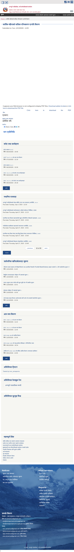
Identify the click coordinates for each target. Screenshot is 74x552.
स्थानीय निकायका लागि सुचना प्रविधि (12, 449)
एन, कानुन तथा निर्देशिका (10, 480)
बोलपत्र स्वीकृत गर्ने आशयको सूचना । (13, 290)
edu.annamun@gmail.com (11, 536)
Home (3, 19)
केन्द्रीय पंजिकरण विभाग (8, 456)
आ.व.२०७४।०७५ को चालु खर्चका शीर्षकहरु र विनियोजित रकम (19, 343)
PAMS (5, 460)
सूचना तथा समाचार (7, 118)
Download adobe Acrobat (57, 106)
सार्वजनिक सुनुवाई (44, 500)
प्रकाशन (41, 506)
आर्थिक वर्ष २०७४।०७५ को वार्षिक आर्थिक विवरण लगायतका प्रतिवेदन (20, 351)
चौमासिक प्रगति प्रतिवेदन (47, 497)
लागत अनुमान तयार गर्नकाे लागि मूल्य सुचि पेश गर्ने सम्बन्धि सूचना (19, 282)
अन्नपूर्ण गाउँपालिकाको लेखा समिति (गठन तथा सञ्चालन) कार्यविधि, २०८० (20, 202)
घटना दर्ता (42, 474)
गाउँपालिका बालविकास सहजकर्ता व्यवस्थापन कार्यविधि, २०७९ (17, 226)
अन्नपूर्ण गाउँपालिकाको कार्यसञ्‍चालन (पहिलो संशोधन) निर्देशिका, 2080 (19, 210)
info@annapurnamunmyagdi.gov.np (14, 521)
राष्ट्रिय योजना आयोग (8, 458)
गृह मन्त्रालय (6, 453)
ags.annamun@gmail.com (11, 533)
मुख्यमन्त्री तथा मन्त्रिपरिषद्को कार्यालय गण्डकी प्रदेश (16, 447)
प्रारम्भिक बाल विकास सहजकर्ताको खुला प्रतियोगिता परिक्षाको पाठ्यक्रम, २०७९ (22, 218)
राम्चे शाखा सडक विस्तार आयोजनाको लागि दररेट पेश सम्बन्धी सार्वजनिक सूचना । (23, 298)
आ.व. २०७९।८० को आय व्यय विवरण (13, 320)
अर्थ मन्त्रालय (6, 451)
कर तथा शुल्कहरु (8, 483)
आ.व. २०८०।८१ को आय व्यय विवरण (13, 327)
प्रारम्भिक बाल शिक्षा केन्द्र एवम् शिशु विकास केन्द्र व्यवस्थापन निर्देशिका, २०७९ (21, 233)
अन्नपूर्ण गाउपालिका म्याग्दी (13, 385)
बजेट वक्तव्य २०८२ (8, 165)
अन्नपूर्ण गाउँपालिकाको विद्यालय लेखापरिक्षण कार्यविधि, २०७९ (17, 241)
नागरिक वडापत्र (44, 480)
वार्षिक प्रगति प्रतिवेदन (46, 494)
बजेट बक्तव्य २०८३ (8, 149)
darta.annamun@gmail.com (11, 531)
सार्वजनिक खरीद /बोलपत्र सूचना (12, 476)
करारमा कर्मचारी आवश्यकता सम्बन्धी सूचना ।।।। (43, 15)
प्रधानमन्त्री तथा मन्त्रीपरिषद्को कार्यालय (13, 445)
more (6, 252)
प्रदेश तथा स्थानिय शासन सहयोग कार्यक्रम (13, 443)
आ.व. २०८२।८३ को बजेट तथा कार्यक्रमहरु (14, 173)
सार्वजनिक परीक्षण (44, 503)
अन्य (6, 188)
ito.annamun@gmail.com (13, 518)
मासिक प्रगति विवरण (45, 490)
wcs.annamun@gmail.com (11, 528)
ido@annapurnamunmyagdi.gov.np (14, 523)
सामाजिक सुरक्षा (43, 476)
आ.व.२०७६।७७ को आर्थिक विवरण (12, 335)
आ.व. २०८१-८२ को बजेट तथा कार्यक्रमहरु (14, 180)
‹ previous (30, 248)
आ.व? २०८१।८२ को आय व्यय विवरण (13, 157)
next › (46, 248)
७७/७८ (4, 124)
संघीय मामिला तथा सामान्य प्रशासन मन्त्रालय (13, 441)
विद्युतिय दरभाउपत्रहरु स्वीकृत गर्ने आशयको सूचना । (16, 275)
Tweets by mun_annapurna (11, 371)
